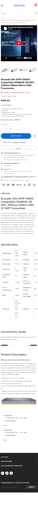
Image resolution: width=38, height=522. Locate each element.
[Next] (35, 43)
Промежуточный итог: (7, 120)
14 (4, 180)
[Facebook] (2, 473)
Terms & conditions (19, 142)
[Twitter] (7, 473)
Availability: (4, 96)
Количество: (4, 124)
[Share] (34, 136)
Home (3, 18)
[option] (19, 43)
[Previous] (3, 43)
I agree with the (8, 142)
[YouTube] (11, 473)
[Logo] (19, 5)
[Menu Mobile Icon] (2, 6)
